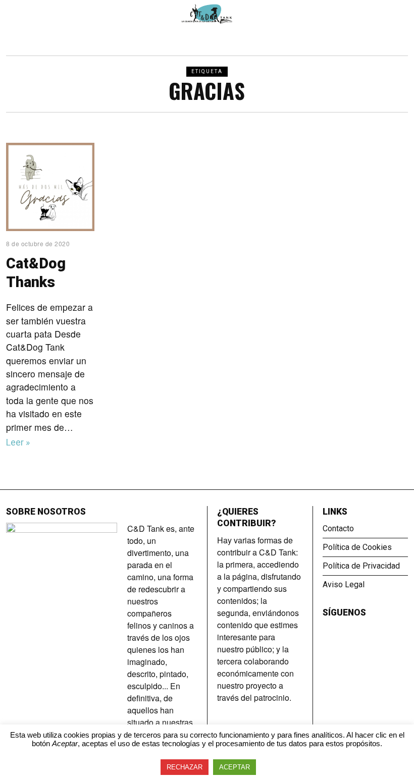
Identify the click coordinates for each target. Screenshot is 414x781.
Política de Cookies (357, 547)
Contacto (338, 528)
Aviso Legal (344, 584)
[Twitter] (342, 630)
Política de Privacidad (361, 566)
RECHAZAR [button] (184, 767)
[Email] (356, 630)
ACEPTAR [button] (234, 767)
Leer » (18, 442)
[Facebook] (329, 630)
